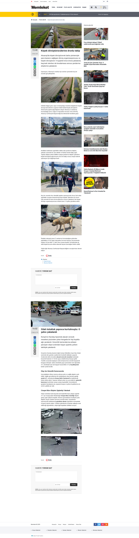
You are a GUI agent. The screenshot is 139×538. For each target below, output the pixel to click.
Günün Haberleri (43, 1)
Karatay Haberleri (67, 530)
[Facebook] (35, 59)
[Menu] (91, 7)
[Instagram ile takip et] (103, 524)
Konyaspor (77, 7)
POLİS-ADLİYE (68, 7)
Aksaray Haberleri (48, 263)
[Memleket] (40, 7)
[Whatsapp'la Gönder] (35, 67)
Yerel (53, 7)
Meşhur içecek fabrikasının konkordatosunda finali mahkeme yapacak (66, 14)
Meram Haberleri (82, 530)
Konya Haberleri (36, 530)
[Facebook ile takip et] (95, 524)
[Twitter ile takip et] (99, 524)
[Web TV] (104, 1)
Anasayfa (54, 524)
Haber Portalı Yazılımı (38, 535)
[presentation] (36, 14)
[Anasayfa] (31, 1)
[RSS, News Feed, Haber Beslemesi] (106, 524)
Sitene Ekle (55, 1)
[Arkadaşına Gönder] (35, 69)
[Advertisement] (56, 509)
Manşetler (36, 1)
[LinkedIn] (35, 64)
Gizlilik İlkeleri (71, 524)
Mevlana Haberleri (97, 530)
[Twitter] (35, 61)
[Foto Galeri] (107, 1)
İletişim (64, 524)
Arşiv (50, 1)
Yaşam (84, 7)
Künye (59, 524)
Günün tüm (103, 14)
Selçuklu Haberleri (52, 530)
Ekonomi (59, 7)
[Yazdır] (35, 72)
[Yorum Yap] (35, 75)
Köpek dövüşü (47, 261)
